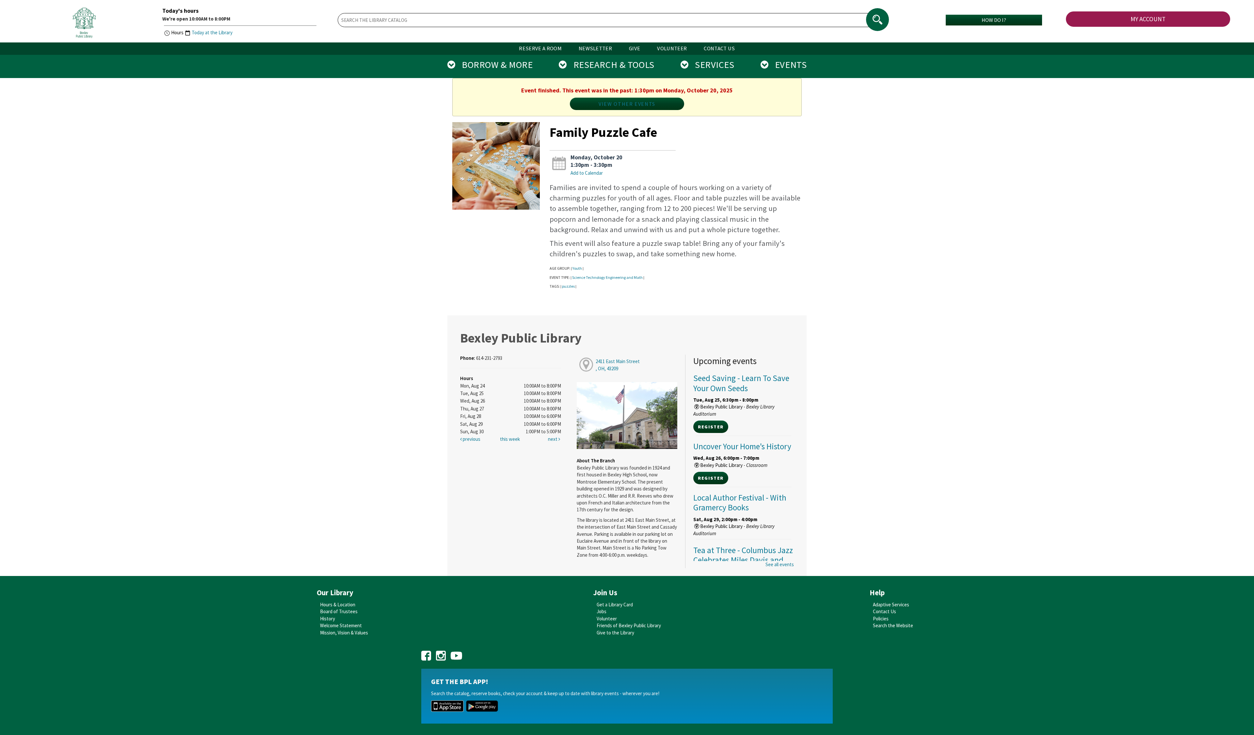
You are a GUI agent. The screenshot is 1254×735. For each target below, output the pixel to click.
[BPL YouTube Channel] (456, 653)
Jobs (601, 611)
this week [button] (510, 439)
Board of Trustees (339, 611)
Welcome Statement (341, 625)
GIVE (634, 48)
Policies (881, 618)
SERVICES (711, 65)
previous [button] (471, 439)
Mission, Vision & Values (344, 633)
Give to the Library (615, 633)
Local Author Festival (739, 502)
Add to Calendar (587, 173)
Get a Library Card (615, 604)
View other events (627, 104)
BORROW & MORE (494, 65)
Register (710, 427)
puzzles (568, 286)
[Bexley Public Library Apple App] (447, 705)
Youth (577, 268)
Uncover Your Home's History (742, 446)
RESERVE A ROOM (540, 48)
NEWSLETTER (595, 48)
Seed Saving (741, 383)
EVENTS (787, 65)
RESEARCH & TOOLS (610, 65)
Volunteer (607, 618)
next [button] (553, 439)
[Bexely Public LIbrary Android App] (482, 705)
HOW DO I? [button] (994, 20)
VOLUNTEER (672, 48)
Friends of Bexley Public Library (629, 625)
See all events (779, 564)
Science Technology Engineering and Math (607, 277)
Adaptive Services (891, 604)
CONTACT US (719, 48)
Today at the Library (212, 32)
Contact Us (884, 611)
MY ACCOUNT (1148, 19)
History (327, 618)
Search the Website (893, 625)
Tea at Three (743, 560)
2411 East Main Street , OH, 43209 (618, 364)
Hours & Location (337, 604)
